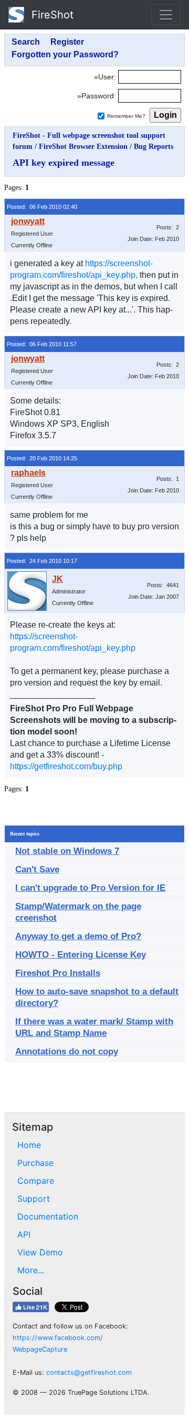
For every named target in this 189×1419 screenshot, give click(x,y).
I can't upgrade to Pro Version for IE (90, 888)
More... (30, 1270)
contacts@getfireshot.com (89, 1372)
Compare (35, 1180)
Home (29, 1145)
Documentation (47, 1216)
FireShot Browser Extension (83, 146)
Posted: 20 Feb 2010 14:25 (42, 458)
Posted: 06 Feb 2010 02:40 (42, 207)
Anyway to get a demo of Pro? (78, 936)
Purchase (35, 1163)
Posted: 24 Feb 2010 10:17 (42, 561)
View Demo (40, 1252)
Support (33, 1198)
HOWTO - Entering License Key (80, 955)
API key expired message (63, 162)
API (23, 1234)
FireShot (51, 14)
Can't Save (37, 869)
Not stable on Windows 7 (67, 851)
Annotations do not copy (66, 1051)
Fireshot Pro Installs (57, 973)
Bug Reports (153, 146)
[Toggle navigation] (166, 14)
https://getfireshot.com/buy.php (66, 766)
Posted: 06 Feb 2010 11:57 (42, 344)
